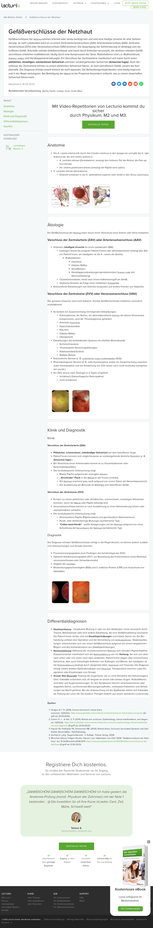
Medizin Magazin (38, 3)
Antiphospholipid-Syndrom (71, 351)
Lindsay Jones (63, 91)
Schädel (120, 153)
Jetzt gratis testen (135, 3)
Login (117, 3)
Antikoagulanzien (123, 640)
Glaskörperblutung (62, 629)
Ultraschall (106, 668)
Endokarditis (113, 283)
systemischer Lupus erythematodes (98, 358)
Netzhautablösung (62, 651)
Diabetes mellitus (16, 58)
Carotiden (70, 564)
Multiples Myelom (67, 355)
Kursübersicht (60, 3)
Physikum (78, 3)
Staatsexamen (98, 3)
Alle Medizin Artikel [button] (13, 17)
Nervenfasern (82, 528)
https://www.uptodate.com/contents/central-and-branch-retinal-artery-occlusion (107, 713)
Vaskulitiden (59, 571)
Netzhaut (37, 39)
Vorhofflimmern (78, 269)
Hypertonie (76, 261)
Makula (67, 73)
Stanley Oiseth (49, 91)
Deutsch (5, 922)
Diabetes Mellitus (79, 265)
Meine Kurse (139, 7)
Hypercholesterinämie (69, 326)
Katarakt (72, 676)
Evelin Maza (76, 91)
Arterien (116, 315)
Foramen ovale (123, 272)
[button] (98, 125)
